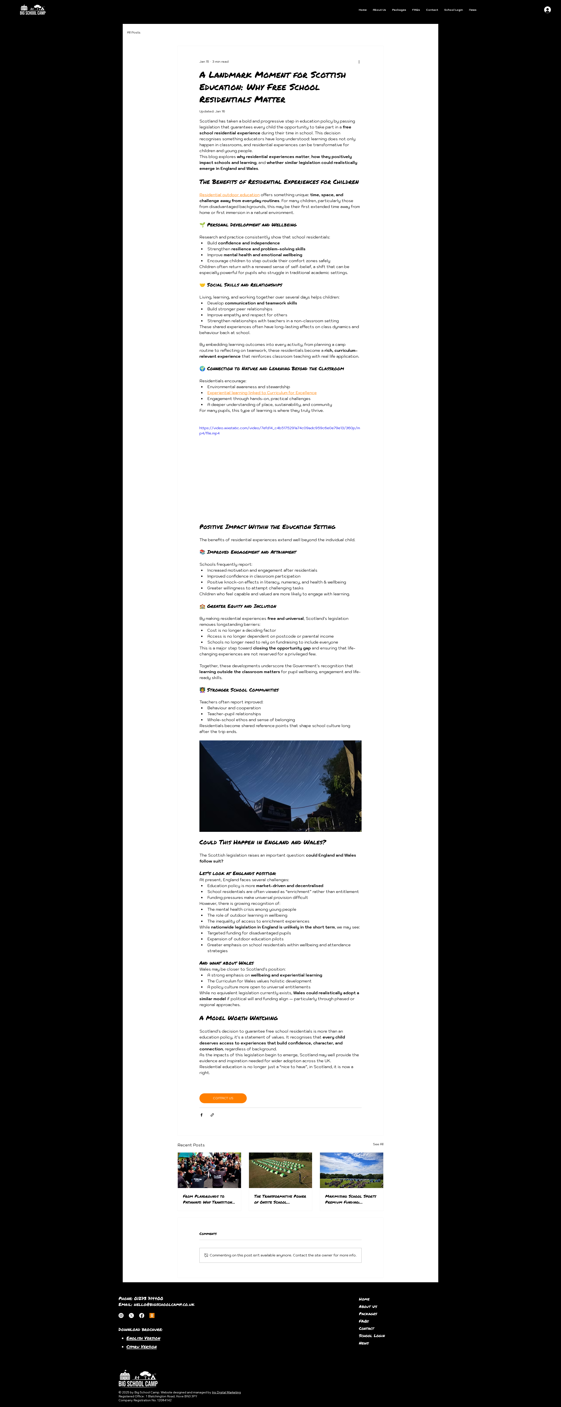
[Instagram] (121, 1315)
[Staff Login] (151, 1315)
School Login (372, 1335)
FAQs (364, 1321)
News (364, 1343)
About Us (368, 1306)
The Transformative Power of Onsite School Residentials (280, 1199)
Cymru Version (141, 1346)
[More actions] (359, 61)
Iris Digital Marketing (226, 1392)
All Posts (133, 32)
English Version (143, 1338)
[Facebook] (141, 1315)
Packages (368, 1313)
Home (364, 1299)
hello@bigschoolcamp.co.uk (164, 1304)
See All (378, 1144)
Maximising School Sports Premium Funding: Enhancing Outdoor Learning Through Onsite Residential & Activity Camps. (350, 1199)
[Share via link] (212, 1115)
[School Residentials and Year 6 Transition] (209, 1170)
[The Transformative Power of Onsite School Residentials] (280, 1170)
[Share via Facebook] (201, 1115)
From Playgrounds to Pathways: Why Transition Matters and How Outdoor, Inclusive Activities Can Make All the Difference (209, 1199)
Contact (366, 1328)
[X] (131, 1315)
